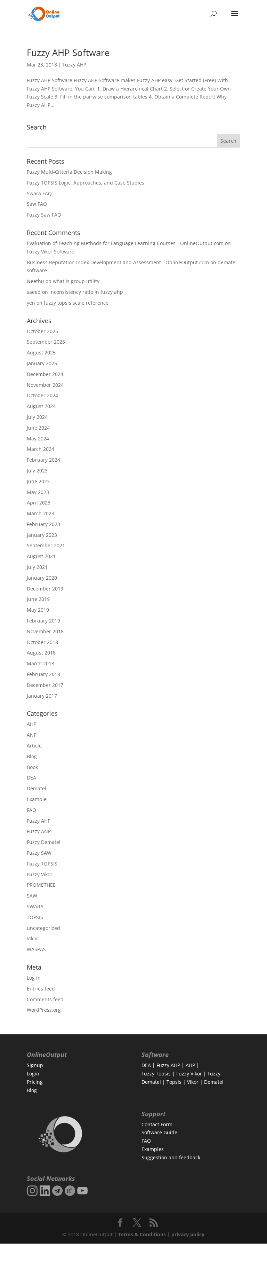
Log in (34, 977)
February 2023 (43, 524)
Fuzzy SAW (39, 852)
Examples (152, 1149)
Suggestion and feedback (170, 1157)
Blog (32, 756)
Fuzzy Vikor (39, 874)
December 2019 (45, 588)
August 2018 (41, 652)
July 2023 (37, 470)
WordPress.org (44, 1010)
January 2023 (42, 535)
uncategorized (43, 928)
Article (34, 745)
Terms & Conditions (142, 1234)
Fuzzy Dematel (43, 842)
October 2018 (42, 642)
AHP (31, 724)
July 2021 (37, 567)
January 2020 (42, 577)
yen (31, 302)
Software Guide (159, 1132)
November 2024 (45, 385)
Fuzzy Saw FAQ (44, 214)
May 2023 (38, 492)
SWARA (35, 906)
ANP (32, 734)
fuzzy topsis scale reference (76, 302)
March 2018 (40, 663)
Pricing (35, 1082)
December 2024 (45, 374)
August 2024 (41, 406)
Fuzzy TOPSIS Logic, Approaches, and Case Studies (85, 182)
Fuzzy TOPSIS (42, 863)
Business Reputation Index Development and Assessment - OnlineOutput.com (118, 262)
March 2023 (40, 513)
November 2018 (45, 631)
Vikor (32, 938)
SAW (32, 895)
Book (32, 767)
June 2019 (38, 599)
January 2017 (42, 695)
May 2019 (38, 609)
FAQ (31, 810)
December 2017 (45, 685)
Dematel (36, 788)
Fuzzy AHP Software (68, 52)
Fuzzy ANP (39, 831)
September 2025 (46, 341)
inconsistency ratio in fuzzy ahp (86, 292)
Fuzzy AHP (74, 64)
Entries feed (41, 988)
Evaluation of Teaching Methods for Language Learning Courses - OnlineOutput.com (125, 243)
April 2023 (38, 502)
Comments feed (45, 999)
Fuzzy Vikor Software (50, 251)
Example (37, 799)
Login (33, 1073)
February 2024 (43, 459)
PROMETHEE (41, 885)
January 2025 (42, 363)
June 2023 (38, 481)
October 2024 (42, 395)
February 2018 (43, 674)
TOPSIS (35, 917)
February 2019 (43, 620)
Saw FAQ (37, 204)
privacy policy (187, 1234)
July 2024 (37, 417)
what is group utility (76, 281)
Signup (35, 1065)
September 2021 (46, 545)
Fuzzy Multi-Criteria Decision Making (69, 172)
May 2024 (38, 438)
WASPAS (36, 949)
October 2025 (42, 331)
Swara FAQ (39, 193)
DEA (31, 777)
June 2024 (38, 427)
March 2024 (40, 449)
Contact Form (156, 1124)
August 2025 (41, 352)
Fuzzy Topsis (156, 1073)
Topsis (174, 1082)
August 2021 (41, 556)
